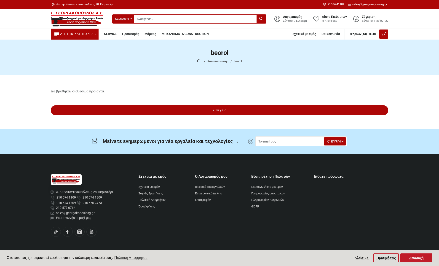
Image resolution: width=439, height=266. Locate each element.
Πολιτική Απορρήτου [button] (130, 258)
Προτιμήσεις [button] (386, 258)
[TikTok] (56, 232)
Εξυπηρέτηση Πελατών (270, 176)
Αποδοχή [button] (416, 258)
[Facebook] (68, 232)
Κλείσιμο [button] (362, 258)
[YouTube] (91, 232)
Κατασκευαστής (217, 61)
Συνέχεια (219, 110)
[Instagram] (80, 232)
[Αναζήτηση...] (261, 19)
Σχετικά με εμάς (152, 176)
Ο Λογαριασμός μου (211, 176)
